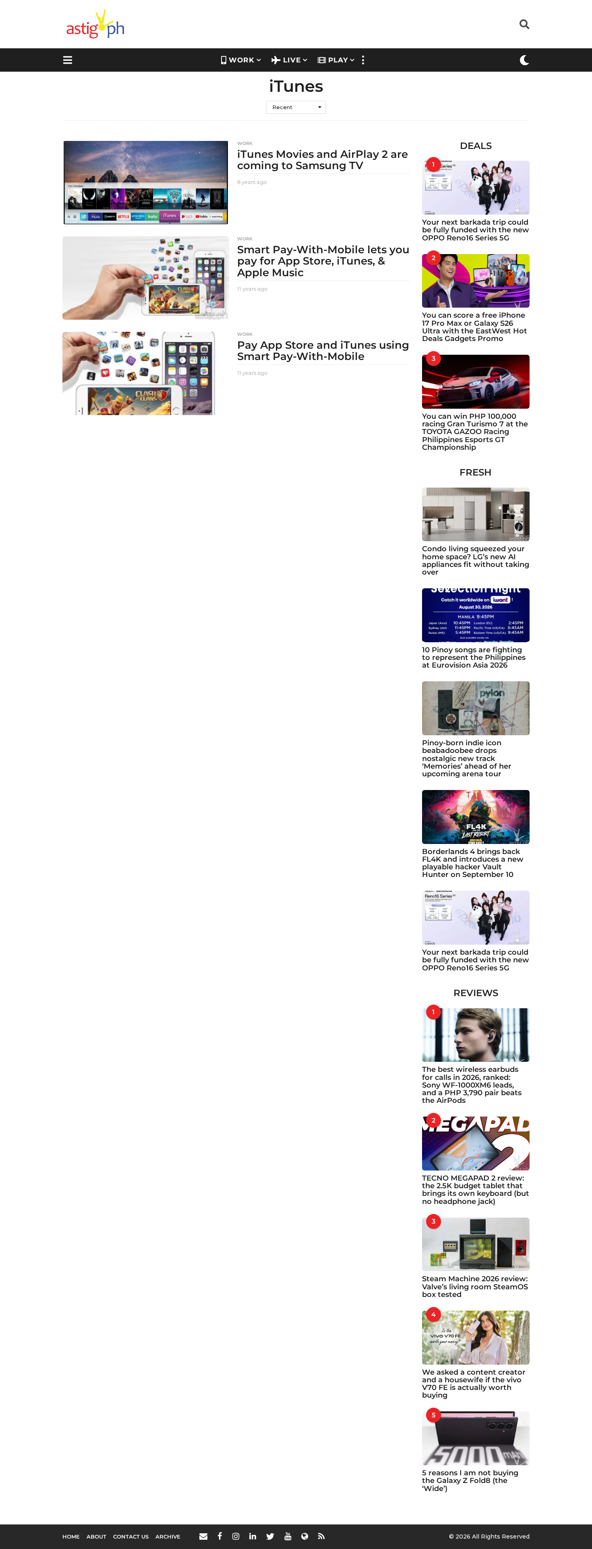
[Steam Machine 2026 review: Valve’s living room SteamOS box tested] (476, 1245)
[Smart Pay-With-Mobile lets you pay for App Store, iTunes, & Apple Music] (145, 278)
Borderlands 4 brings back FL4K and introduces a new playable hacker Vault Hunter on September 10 (473, 863)
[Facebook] (219, 1536)
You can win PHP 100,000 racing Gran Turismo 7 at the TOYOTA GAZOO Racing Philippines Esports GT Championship (475, 432)
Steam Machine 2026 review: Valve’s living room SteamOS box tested (475, 1286)
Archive (167, 1536)
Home (71, 1536)
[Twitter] (270, 1536)
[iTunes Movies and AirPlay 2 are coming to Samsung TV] (145, 182)
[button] (525, 24)
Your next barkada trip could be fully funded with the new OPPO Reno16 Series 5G (475, 230)
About (96, 1536)
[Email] (203, 1536)
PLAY (338, 60)
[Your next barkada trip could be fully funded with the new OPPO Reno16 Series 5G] (476, 188)
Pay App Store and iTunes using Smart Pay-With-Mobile (323, 351)
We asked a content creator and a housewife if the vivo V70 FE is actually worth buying (474, 1384)
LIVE (292, 60)
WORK (242, 60)
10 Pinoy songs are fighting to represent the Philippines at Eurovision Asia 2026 (474, 657)
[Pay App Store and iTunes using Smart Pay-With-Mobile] (145, 373)
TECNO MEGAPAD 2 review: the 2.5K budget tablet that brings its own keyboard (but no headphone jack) (475, 1190)
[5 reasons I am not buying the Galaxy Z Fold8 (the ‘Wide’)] (476, 1438)
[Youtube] (287, 1536)
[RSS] (321, 1536)
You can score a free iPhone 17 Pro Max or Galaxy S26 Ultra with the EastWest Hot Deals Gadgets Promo (474, 327)
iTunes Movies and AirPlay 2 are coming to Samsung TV (322, 160)
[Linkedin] (252, 1536)
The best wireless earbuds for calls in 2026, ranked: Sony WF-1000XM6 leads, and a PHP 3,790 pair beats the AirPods (472, 1085)
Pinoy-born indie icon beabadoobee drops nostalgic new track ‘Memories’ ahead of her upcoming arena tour (466, 758)
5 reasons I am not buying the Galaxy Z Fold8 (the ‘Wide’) (470, 1480)
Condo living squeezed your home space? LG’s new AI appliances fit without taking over (475, 560)
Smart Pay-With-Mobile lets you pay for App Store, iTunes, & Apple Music (323, 261)
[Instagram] (235, 1536)
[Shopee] (304, 1536)
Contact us (131, 1536)
